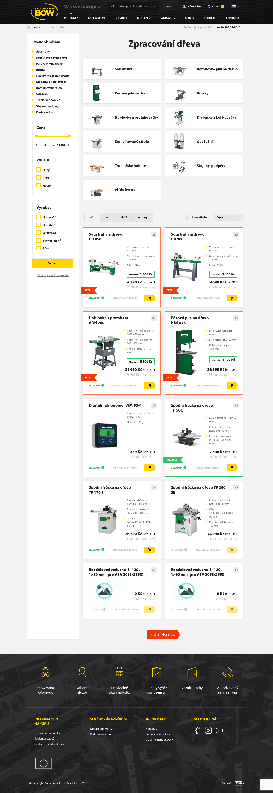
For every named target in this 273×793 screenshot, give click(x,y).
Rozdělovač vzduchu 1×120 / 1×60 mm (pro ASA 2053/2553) (198, 572)
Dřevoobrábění (46, 42)
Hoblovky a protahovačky (52, 76)
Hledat (167, 6)
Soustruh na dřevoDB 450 (105, 237)
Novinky (121, 18)
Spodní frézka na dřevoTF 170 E (110, 490)
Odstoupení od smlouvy (49, 744)
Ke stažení (144, 18)
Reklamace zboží (44, 738)
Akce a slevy (96, 18)
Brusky (40, 69)
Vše (92, 217)
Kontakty (233, 18)
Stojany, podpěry (47, 106)
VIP (107, 217)
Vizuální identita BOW (159, 739)
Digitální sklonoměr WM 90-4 (115, 405)
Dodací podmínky (101, 728)
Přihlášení (195, 6)
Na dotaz (177, 549)
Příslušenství (44, 112)
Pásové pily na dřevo (49, 63)
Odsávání (42, 94)
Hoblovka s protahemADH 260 (108, 320)
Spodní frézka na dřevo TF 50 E (192, 408)
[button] (234, 6)
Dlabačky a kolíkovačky (51, 82)
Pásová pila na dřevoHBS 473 (190, 320)
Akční (124, 217)
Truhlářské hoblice (48, 100)
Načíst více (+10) (163, 634)
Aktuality (168, 18)
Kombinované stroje (49, 88)
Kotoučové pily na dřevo (51, 57)
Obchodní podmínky (47, 733)
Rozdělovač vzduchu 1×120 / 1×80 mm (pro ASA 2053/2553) (116, 572)
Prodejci (210, 18)
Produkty (71, 18)
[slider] (36, 136)
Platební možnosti (101, 734)
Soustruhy (43, 51)
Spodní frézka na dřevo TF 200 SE (198, 490)
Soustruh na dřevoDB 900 (187, 237)
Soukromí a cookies (158, 734)
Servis (189, 18)
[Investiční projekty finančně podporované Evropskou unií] (43, 763)
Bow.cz (36, 27)
